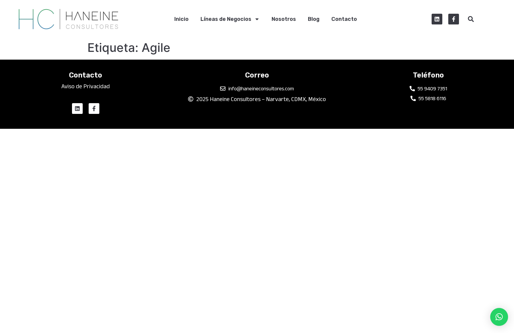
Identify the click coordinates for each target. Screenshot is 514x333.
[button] (499, 317)
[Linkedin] (437, 19)
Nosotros (284, 19)
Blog (313, 19)
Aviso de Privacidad (85, 86)
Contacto (344, 19)
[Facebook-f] (453, 19)
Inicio (181, 19)
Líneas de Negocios (225, 19)
